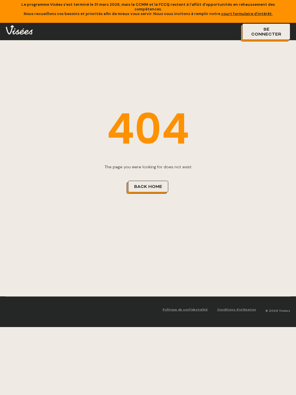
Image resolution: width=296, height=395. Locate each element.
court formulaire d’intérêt (246, 13)
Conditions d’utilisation (236, 310)
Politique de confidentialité (185, 310)
